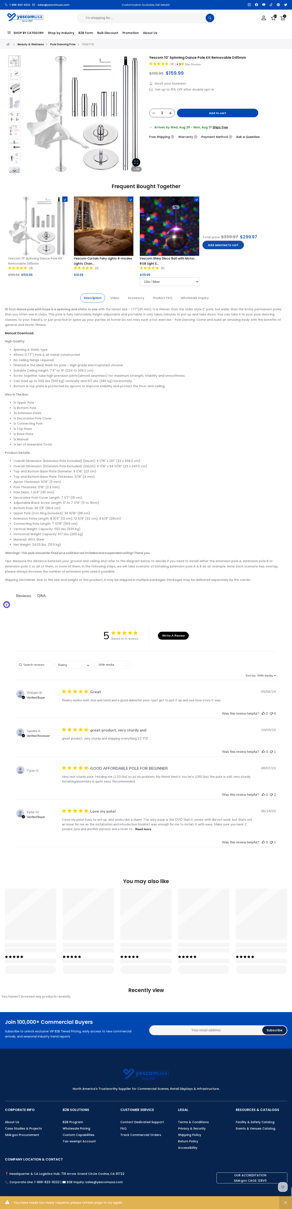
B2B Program (73, 1122)
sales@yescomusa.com (53, 5)
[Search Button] (210, 18)
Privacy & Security (192, 1128)
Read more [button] (143, 829)
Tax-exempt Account (79, 1141)
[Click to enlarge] (136, 162)
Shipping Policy (189, 1135)
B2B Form (85, 33)
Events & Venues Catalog (255, 1128)
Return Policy (188, 1141)
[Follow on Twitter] (285, 4)
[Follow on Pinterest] (278, 4)
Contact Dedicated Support (142, 1122)
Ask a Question (248, 137)
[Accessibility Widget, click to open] (6, 604)
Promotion (130, 33)
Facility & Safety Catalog (255, 1122)
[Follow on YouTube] (263, 4)
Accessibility (187, 1148)
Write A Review (173, 636)
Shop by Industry (61, 33)
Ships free (220, 127)
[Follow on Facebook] (256, 4)
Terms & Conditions (193, 1122)
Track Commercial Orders (140, 1135)
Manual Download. (19, 333)
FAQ (123, 1128)
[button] (14, 75)
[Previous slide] (31, 116)
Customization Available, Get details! (118, 5)
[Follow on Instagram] (249, 4)
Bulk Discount (107, 33)
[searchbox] (34, 664)
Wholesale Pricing (76, 1128)
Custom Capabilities (78, 1135)
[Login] (264, 18)
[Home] (8, 44)
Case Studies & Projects (23, 1128)
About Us (150, 33)
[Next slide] (137, 116)
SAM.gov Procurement (22, 1135)
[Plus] (170, 113)
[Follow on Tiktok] (271, 4)
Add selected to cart (223, 245)
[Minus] (153, 113)
